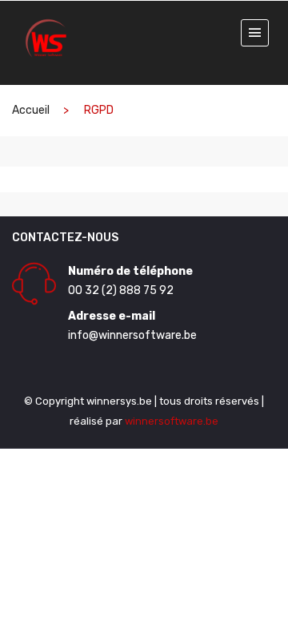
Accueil (31, 110)
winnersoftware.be (171, 421)
